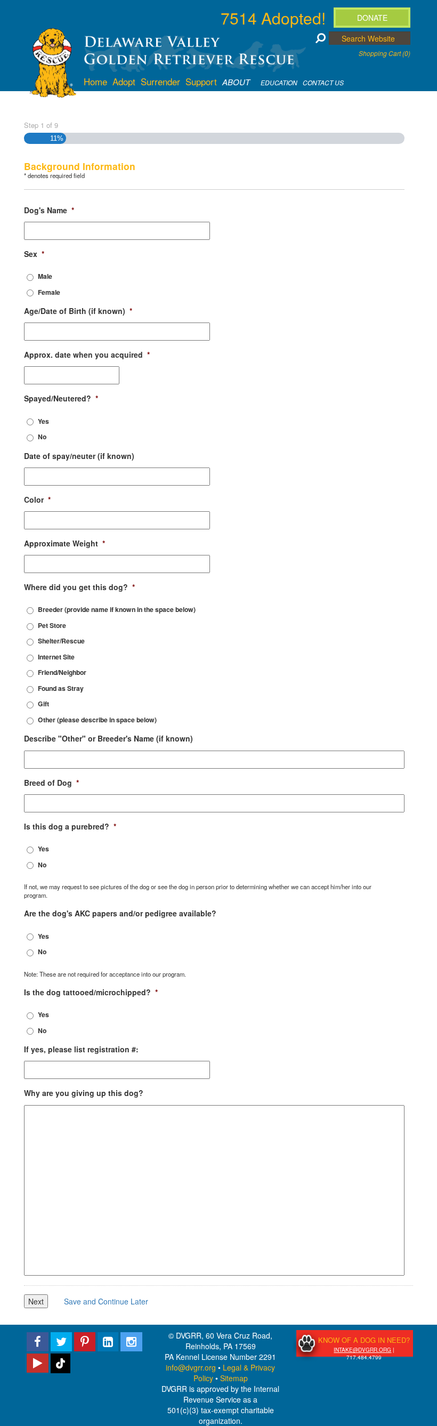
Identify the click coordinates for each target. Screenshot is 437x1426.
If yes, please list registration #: (81, 1049)
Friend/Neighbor (62, 672)
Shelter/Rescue (61, 641)
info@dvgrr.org (191, 1367)
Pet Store (52, 625)
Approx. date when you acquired (87, 354)
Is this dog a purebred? (70, 826)
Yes (43, 421)
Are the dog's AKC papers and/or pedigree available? (120, 913)
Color (37, 499)
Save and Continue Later (106, 1301)
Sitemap (234, 1378)
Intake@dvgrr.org (362, 1350)
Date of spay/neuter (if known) (79, 456)
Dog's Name (49, 210)
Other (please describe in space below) (97, 719)
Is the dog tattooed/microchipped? (91, 992)
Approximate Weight (64, 543)
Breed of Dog (51, 782)
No (42, 436)
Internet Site (56, 657)
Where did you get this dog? (79, 587)
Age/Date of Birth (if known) (78, 311)
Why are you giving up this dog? (83, 1093)
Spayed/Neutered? (61, 398)
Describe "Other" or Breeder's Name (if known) (108, 738)
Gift (43, 703)
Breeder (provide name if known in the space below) (117, 609)
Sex (34, 254)
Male (45, 276)
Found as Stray (61, 688)
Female (49, 292)
